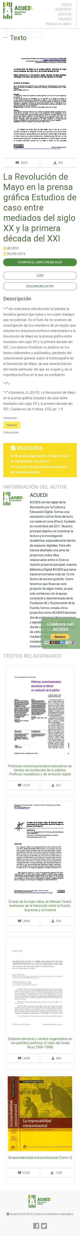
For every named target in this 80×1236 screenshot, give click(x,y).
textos (66, 4)
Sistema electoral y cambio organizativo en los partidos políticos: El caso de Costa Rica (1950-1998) (40, 1043)
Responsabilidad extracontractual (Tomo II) (40, 1158)
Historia (12, 425)
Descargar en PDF (40, 286)
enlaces (64, 19)
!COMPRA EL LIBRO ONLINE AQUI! (40, 262)
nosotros (63, 9)
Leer (40, 275)
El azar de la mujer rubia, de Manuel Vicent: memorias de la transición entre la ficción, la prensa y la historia (40, 906)
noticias (64, 14)
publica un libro (58, 24)
